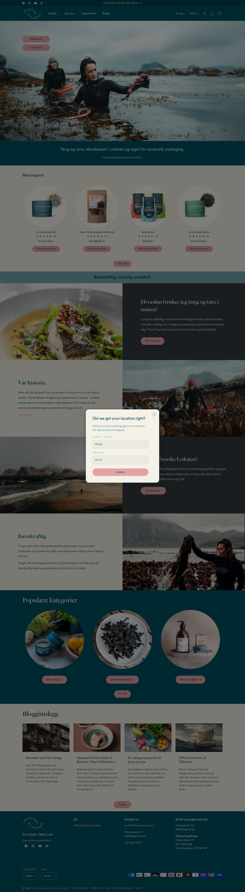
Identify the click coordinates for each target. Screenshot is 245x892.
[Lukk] (154, 414)
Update (120, 472)
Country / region (102, 437)
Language (97, 453)
